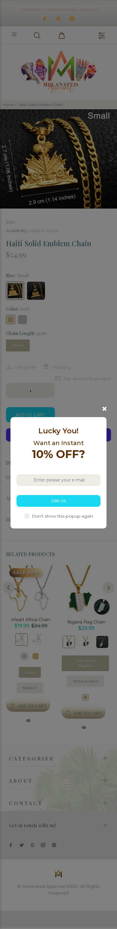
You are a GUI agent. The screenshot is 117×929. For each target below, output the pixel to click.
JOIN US (58, 501)
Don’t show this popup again (62, 516)
